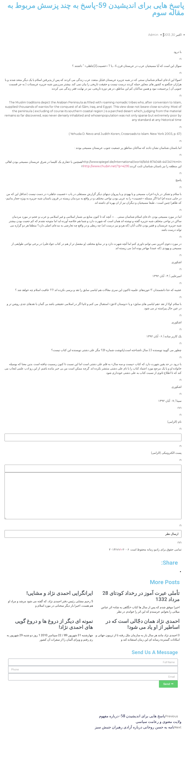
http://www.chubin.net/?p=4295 (106, 166)
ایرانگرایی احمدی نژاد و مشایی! (59, 593)
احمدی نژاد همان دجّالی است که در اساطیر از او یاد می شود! (143, 624)
